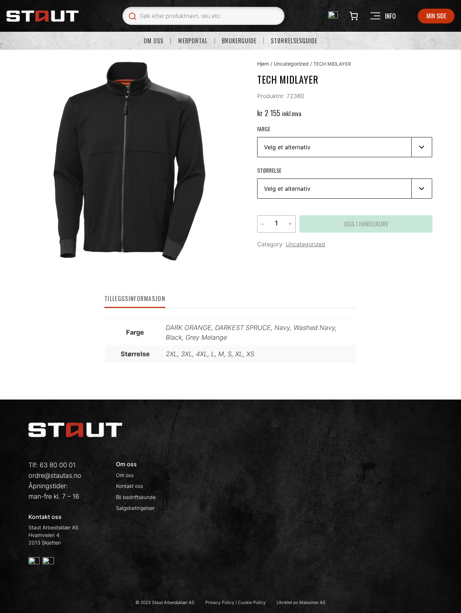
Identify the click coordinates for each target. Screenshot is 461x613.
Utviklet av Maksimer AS (301, 602)
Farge (263, 128)
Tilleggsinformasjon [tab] (134, 298)
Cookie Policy (252, 602)
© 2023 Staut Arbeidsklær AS (164, 602)
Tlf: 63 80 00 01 (52, 465)
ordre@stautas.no (54, 475)
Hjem (263, 64)
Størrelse (269, 170)
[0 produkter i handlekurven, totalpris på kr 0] (353, 16)
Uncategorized (291, 64)
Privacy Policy (220, 602)
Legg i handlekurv (366, 224)
